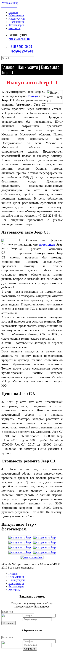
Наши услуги (17, 18)
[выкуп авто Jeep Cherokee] (44, 547)
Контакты (14, 28)
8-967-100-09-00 (21, 46)
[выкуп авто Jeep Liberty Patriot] (44, 537)
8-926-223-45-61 (22, 51)
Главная (13, 12)
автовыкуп (47, 244)
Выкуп (33, 96)
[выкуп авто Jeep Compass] (44, 552)
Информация (16, 21)
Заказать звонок (19, 39)
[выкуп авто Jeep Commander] (19, 552)
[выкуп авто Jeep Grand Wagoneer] (19, 542)
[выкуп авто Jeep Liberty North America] (44, 542)
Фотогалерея (16, 25)
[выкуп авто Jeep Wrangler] (19, 537)
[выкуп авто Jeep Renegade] (19, 547)
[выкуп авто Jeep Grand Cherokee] (32, 557)
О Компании (16, 15)
